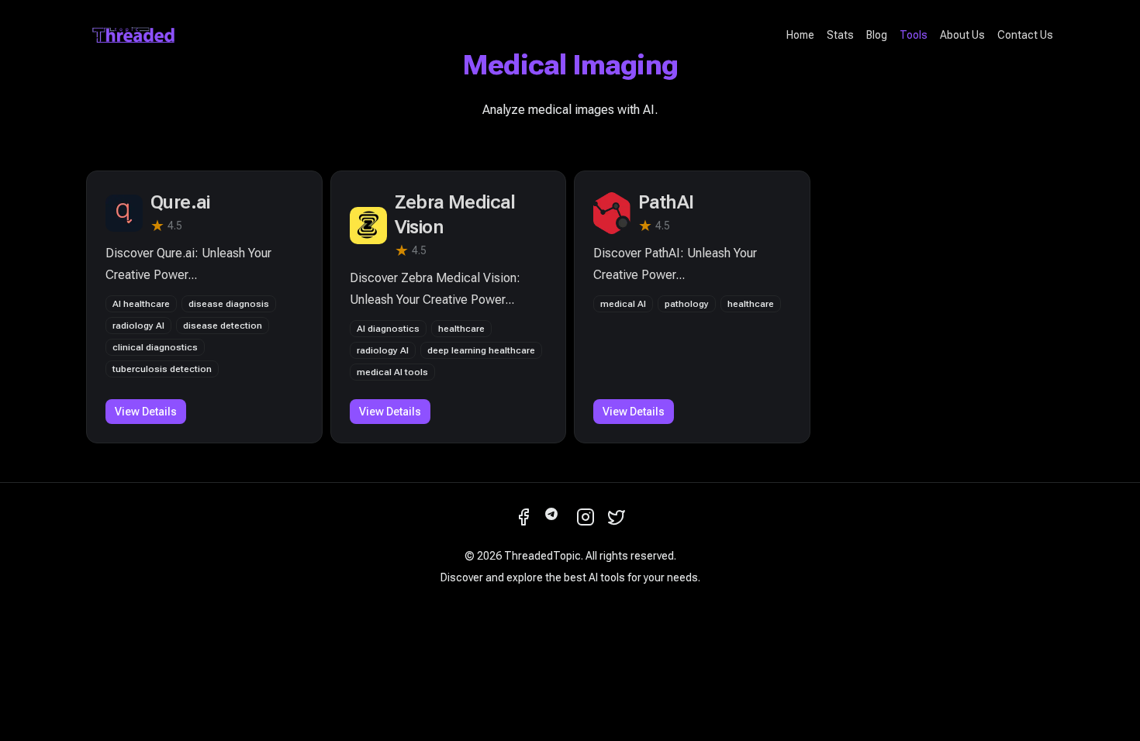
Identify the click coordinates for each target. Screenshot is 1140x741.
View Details (146, 411)
